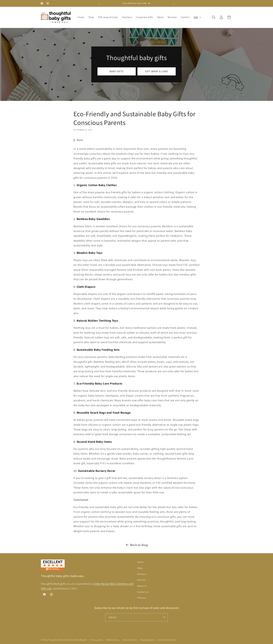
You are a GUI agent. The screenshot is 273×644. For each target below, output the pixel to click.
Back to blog (139, 545)
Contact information (167, 639)
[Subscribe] (164, 617)
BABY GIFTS (116, 71)
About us (141, 585)
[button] (197, 17)
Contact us (143, 591)
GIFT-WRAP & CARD (156, 71)
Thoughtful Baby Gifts (58, 639)
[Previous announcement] (99, 3)
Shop (140, 568)
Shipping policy (147, 639)
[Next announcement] (173, 3)
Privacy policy (96, 639)
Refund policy (112, 639)
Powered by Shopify (78, 639)
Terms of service (129, 639)
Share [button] (80, 140)
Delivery (141, 573)
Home (140, 562)
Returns (141, 579)
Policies (141, 597)
